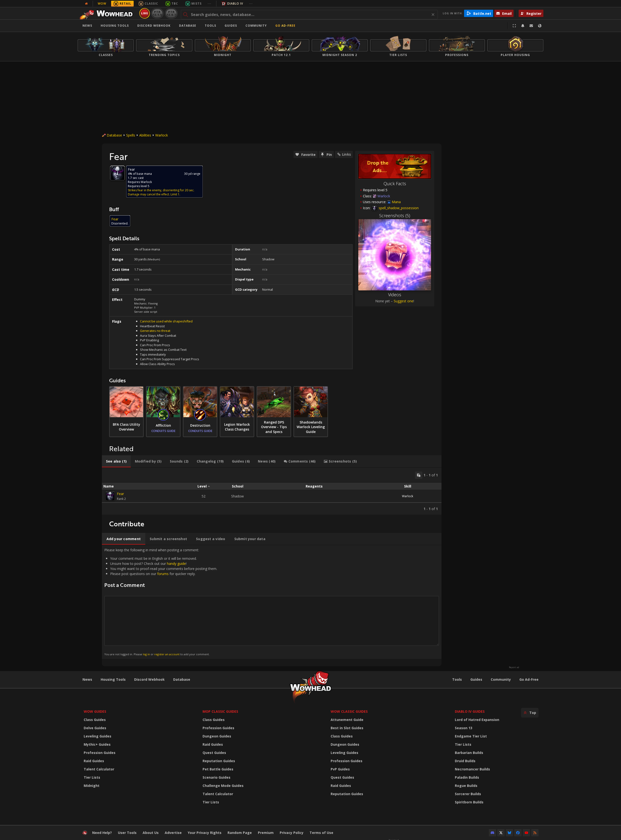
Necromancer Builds (472, 769)
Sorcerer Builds (468, 794)
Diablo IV (235, 3)
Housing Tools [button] (115, 26)
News (87, 26)
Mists (196, 3)
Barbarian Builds (469, 752)
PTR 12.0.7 (171, 13)
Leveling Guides (97, 736)
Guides (231, 26)
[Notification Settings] (522, 25)
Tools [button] (210, 26)
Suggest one (403, 301)
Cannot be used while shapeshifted (166, 321)
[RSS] (535, 832)
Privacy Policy (291, 832)
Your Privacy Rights (204, 832)
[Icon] (117, 173)
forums (163, 573)
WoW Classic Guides (349, 711)
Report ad (514, 667)
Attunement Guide (347, 719)
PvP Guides (340, 769)
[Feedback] (531, 25)
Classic (151, 3)
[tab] (116, 461)
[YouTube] (526, 832)
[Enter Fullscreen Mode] (514, 25)
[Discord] (492, 832)
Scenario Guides (216, 777)
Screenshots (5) (394, 215)
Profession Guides (99, 752)
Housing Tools (113, 679)
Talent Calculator (99, 769)
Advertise (173, 832)
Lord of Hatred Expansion (477, 719)
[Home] (108, 13)
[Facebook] (518, 832)
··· (209, 3)
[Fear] (110, 496)
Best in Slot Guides (347, 728)
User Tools (127, 832)
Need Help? (102, 832)
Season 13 (463, 728)
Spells (130, 135)
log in (146, 654)
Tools (457, 679)
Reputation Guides (219, 761)
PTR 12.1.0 (157, 13)
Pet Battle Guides (218, 769)
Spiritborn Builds (469, 802)
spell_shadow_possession (398, 208)
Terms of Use (321, 832)
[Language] (539, 25)
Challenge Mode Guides (223, 785)
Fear (120, 493)
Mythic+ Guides (97, 744)
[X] (501, 832)
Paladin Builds (467, 777)
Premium (266, 832)
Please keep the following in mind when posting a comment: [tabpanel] (160, 602)
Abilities (145, 135)
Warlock (161, 135)
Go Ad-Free (285, 26)
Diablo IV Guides (470, 711)
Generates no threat (155, 330)
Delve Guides (95, 728)
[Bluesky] (509, 832)
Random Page (240, 832)
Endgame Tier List (471, 736)
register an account (167, 654)
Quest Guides (214, 752)
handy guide (176, 563)
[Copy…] (418, 475)
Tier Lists (92, 777)
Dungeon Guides (217, 736)
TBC (175, 3)
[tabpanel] (271, 491)
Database (187, 26)
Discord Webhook (154, 26)
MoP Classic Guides (220, 711)
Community (256, 26)
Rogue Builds (466, 785)
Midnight (91, 785)
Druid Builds (465, 761)
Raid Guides (94, 761)
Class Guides (95, 719)
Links (346, 154)
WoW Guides (95, 711)
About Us (151, 832)
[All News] (86, 4)
